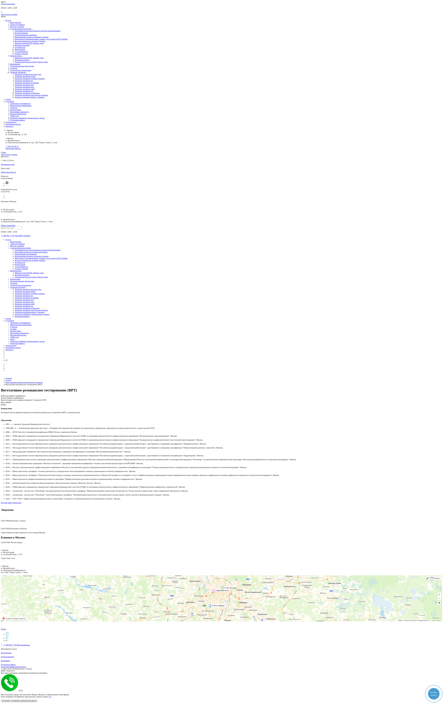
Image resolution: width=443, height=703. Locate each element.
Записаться (17, 503)
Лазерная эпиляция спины (25, 77)
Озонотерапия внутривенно (26, 35)
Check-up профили (17, 25)
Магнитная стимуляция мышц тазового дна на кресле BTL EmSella (41, 39)
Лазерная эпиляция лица (24, 87)
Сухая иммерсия (21, 52)
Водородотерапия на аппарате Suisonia (30, 41)
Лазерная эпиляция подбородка (27, 93)
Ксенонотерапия (21, 33)
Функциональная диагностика (22, 66)
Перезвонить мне (8, 164)
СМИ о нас (14, 116)
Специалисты (11, 122)
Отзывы (13, 329)
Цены (12, 339)
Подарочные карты (13, 124)
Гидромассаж (20, 47)
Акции (8, 99)
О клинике (10, 321)
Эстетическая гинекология (20, 70)
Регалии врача (6, 503)
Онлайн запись (22, 236)
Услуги (8, 20)
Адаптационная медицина (20, 29)
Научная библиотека (18, 114)
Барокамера (5, 661)
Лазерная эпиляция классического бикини (31, 95)
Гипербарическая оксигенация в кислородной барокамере (37, 31)
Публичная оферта (17, 120)
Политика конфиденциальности (13, 667)
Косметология (15, 56)
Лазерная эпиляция (17, 72)
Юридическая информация (20, 106)
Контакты (9, 126)
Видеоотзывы (15, 110)
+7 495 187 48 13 (12, 146)
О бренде (13, 108)
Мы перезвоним (23, 645)
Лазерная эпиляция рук (24, 91)
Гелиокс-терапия (21, 54)
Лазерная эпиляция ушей (24, 89)
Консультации (15, 23)
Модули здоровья (17, 27)
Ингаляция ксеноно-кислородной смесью (31, 252)
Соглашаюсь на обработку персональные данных (19, 701)
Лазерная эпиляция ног (24, 81)
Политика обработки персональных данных (27, 118)
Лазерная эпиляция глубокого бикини (30, 79)
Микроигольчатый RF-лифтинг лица (29, 43)
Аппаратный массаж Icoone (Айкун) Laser (31, 62)
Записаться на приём (9, 14)
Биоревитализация (22, 45)
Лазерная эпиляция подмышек (27, 83)
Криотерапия (20, 50)
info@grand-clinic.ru (13, 149)
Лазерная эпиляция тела (24, 85)
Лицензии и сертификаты (20, 104)
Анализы (13, 68)
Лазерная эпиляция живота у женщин (30, 97)
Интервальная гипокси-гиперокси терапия (31, 37)
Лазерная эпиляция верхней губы (28, 74)
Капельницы (15, 64)
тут (50, 697)
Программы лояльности (19, 112)
